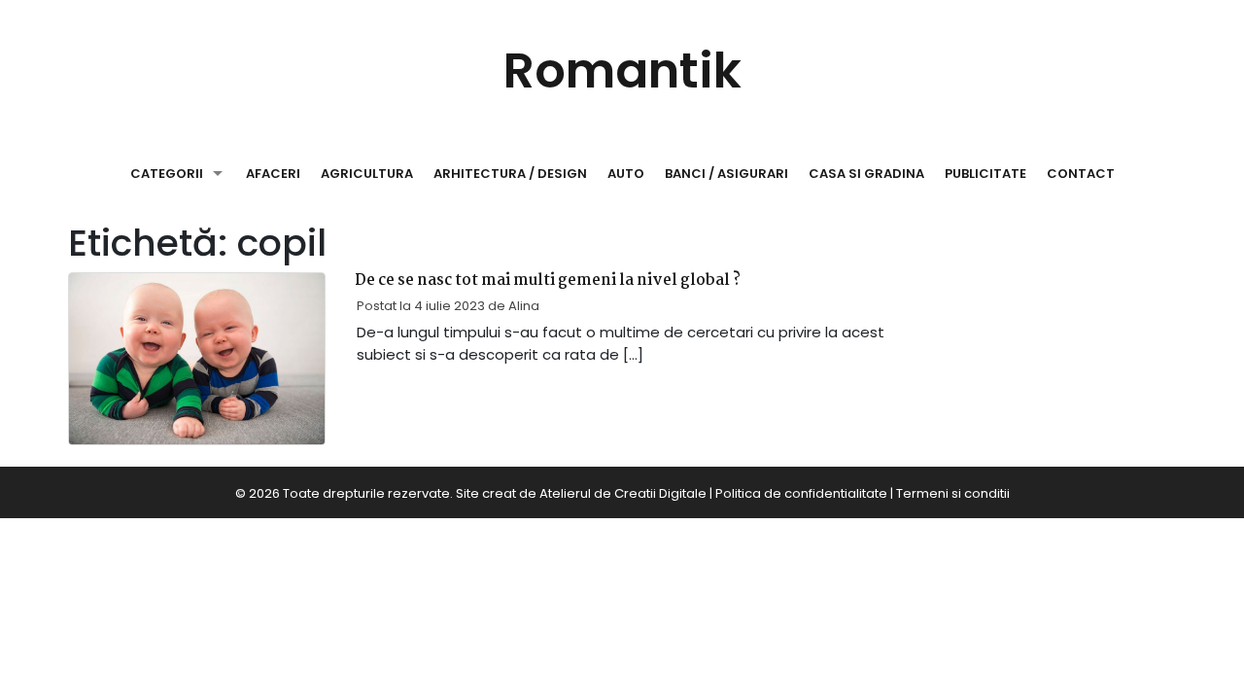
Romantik (622, 70)
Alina (523, 306)
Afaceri (273, 173)
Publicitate (985, 173)
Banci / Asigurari (726, 173)
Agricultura (367, 173)
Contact (1081, 173)
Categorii (166, 173)
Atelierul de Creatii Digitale (623, 493)
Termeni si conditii (953, 493)
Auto (625, 173)
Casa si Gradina (866, 173)
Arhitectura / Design (510, 173)
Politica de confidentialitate (801, 493)
